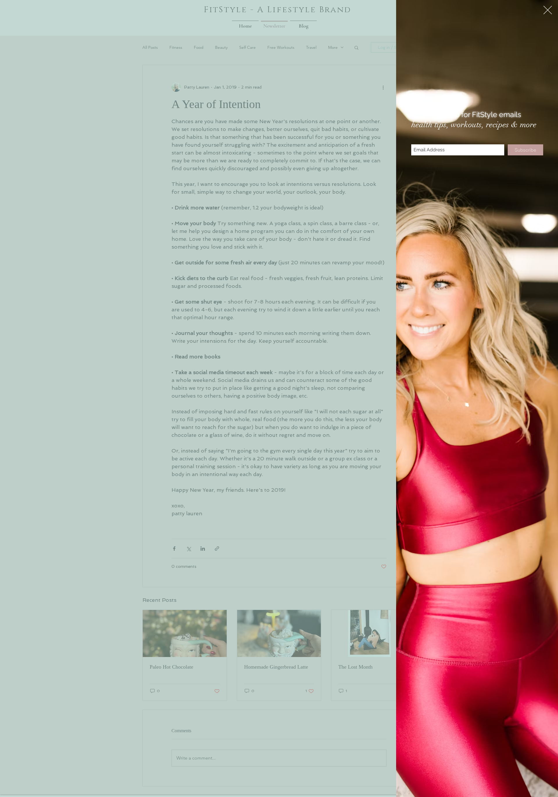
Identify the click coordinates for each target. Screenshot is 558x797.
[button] (547, 10)
